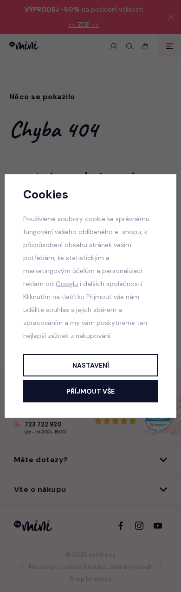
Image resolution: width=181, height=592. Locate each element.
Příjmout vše (90, 391)
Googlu (67, 284)
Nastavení (90, 365)
